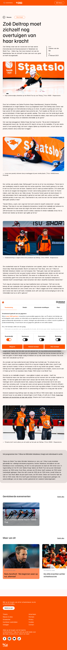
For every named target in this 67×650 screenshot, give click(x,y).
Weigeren (12, 346)
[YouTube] (14, 638)
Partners (31, 617)
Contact (31, 625)
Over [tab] (58, 307)
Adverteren (32, 614)
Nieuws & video (8, 617)
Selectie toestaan (33, 346)
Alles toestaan (54, 346)
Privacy (31, 619)
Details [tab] (25, 307)
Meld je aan (9, 608)
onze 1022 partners (12, 316)
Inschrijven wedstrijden (10, 622)
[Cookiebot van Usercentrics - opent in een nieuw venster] (57, 302)
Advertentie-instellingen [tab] (41, 307)
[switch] (25, 339)
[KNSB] (33, 644)
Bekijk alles (60, 496)
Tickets (5, 614)
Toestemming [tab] (9, 307)
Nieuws (9, 17)
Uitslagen (6, 625)
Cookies (31, 622)
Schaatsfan (6, 619)
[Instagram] (9, 638)
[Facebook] (4, 638)
